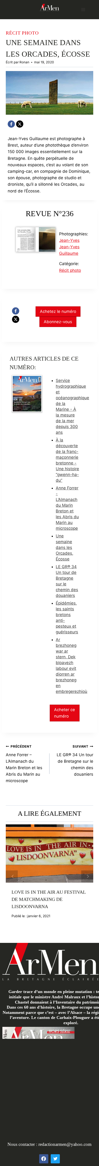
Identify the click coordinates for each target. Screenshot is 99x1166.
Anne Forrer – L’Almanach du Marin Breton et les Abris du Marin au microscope (24, 763)
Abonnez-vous (58, 321)
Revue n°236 (50, 213)
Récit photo (22, 33)
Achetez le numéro (58, 311)
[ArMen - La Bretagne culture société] (49, 7)
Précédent (12, 876)
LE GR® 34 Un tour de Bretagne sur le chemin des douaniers (75, 760)
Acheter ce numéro (64, 713)
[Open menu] (83, 9)
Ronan (24, 62)
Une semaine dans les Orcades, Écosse (64, 547)
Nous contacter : (22, 1144)
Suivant (87, 876)
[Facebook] (11, 124)
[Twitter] (55, 1158)
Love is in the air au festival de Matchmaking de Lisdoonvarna (49, 899)
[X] (19, 124)
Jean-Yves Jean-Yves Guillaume (69, 247)
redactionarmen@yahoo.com (65, 1144)
